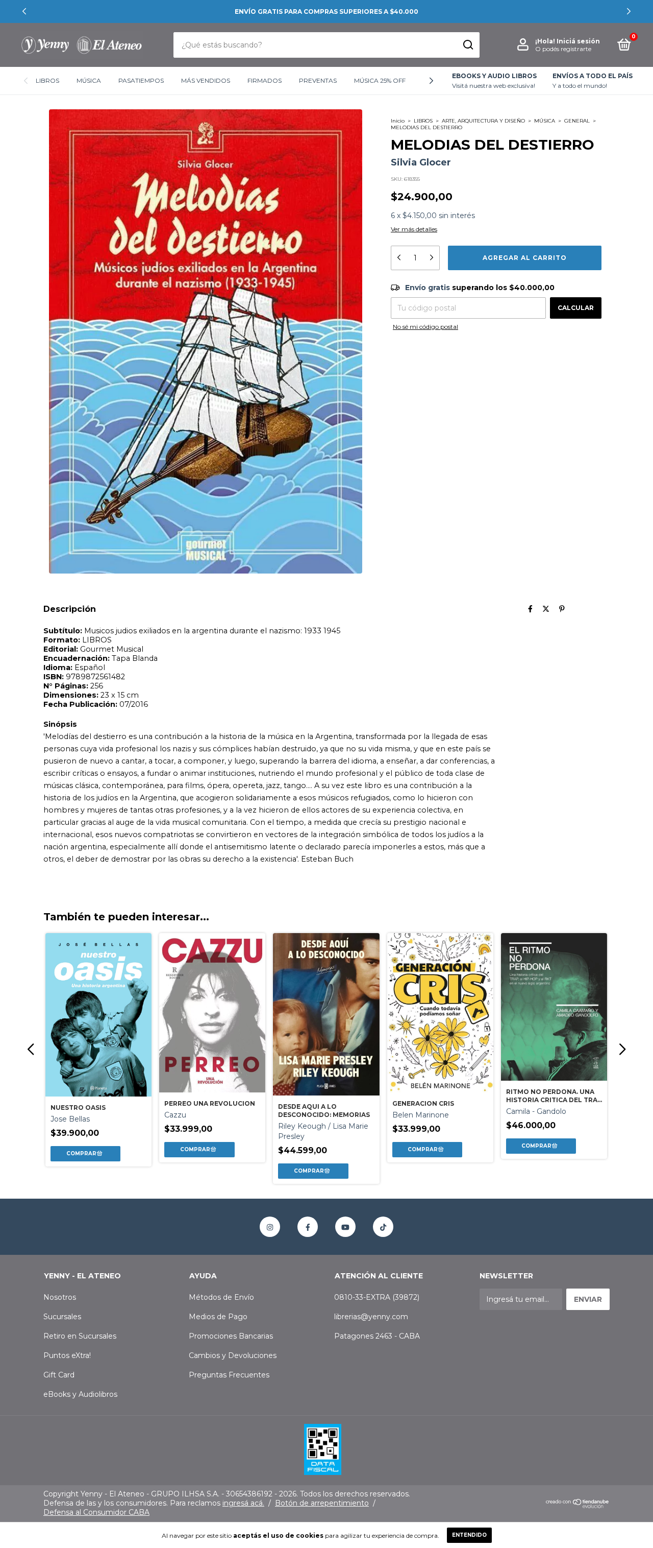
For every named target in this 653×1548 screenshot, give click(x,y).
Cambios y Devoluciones (233, 1355)
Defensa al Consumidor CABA (96, 1512)
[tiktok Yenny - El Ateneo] (383, 1227)
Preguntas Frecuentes (229, 1374)
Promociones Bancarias (231, 1336)
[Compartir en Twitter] (545, 608)
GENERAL (577, 120)
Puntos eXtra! (67, 1355)
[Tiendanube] (578, 1505)
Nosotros (59, 1297)
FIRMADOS (264, 80)
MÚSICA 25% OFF (380, 80)
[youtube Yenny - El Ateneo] (345, 1227)
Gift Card (58, 1374)
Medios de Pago (218, 1316)
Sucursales (62, 1316)
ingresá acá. (243, 1503)
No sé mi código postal (425, 326)
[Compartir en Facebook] (530, 608)
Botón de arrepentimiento (322, 1503)
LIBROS (47, 80)
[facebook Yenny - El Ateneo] (307, 1227)
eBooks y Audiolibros (80, 1394)
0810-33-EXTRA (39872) (376, 1297)
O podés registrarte (563, 49)
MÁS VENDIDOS (205, 80)
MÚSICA (89, 80)
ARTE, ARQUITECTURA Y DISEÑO (483, 120)
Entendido (469, 1535)
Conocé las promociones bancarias (326, 11)
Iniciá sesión (578, 41)
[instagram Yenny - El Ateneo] (270, 1227)
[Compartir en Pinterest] (562, 608)
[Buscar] (467, 45)
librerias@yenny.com (371, 1316)
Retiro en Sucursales (79, 1336)
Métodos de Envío (221, 1297)
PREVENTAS (318, 80)
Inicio (398, 120)
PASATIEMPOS (141, 80)
